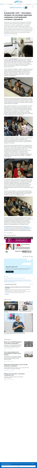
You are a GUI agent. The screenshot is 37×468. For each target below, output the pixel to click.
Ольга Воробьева (6, 35)
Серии (5, 348)
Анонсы (5, 370)
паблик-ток (28, 229)
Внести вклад (9, 271)
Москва (7, 276)
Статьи (5, 361)
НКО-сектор (11, 35)
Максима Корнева (22, 229)
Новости (5, 10)
